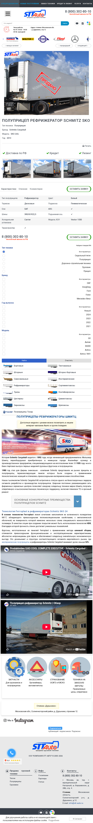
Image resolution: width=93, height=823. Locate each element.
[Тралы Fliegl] (59, 39)
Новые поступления (29, 4)
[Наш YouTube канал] (77, 23)
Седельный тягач (83, 255)
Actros (88, 350)
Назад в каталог (12, 46)
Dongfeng (86, 287)
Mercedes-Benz (84, 299)
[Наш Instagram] (82, 23)
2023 (88, 318)
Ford (89, 291)
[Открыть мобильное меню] (8, 14)
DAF (89, 283)
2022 (88, 322)
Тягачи (12, 778)
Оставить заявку (79, 189)
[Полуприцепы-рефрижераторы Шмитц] (12, 39)
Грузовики (14, 785)
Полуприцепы (15, 781)
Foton (88, 295)
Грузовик (86, 267)
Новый (87, 311)
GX (89, 338)
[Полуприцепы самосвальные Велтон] (28, 39)
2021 (88, 326)
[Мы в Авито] (88, 23)
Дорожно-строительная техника (76, 263)
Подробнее (53, 820)
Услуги (77, 4)
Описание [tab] (23, 189)
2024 (88, 314)
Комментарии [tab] (36, 189)
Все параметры (85, 252)
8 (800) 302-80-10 (78, 11)
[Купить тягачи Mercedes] (75, 39)
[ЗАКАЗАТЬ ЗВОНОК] (12, 753)
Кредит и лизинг (64, 4)
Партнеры (42, 779)
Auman (88, 342)
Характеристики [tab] (8, 189)
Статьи (41, 782)
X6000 (88, 346)
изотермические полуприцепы (16, 542)
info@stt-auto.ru (76, 803)
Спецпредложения (9, 4)
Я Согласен (77, 819)
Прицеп (87, 271)
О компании (43, 775)
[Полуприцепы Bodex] (44, 39)
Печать (88, 146)
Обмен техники (48, 4)
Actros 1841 (85, 354)
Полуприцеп (85, 259)
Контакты (87, 4)
